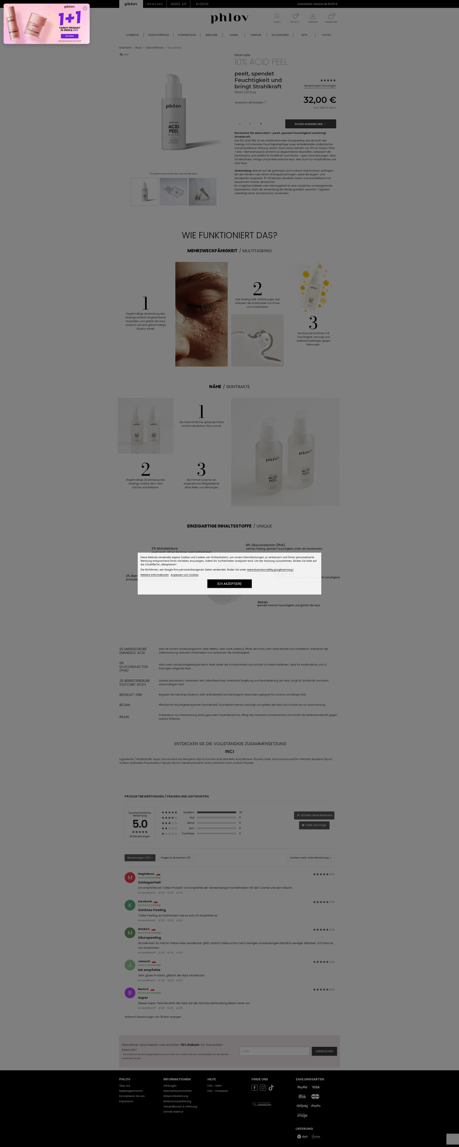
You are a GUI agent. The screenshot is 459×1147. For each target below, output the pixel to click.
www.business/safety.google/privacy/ (270, 569)
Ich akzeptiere (229, 583)
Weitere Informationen (155, 574)
